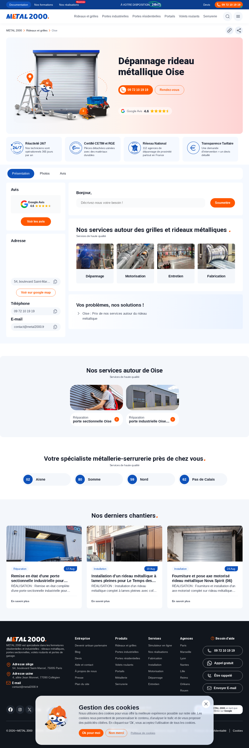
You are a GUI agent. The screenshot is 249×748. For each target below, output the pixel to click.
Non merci (116, 733)
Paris (183, 645)
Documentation (18, 4)
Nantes (184, 664)
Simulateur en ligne (160, 645)
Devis (206, 4)
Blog (77, 651)
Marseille (185, 651)
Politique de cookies (143, 733)
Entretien (153, 684)
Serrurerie (210, 16)
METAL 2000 (14, 30)
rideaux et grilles (36, 30)
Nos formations (43, 4)
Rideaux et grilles (86, 16)
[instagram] (20, 709)
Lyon (183, 658)
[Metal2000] (27, 16)
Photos (45, 173)
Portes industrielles (115, 16)
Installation (154, 664)
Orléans (185, 684)
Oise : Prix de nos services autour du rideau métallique (114, 316)
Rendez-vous (169, 89)
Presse (79, 677)
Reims (184, 677)
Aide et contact (84, 664)
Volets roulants (189, 16)
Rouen (184, 690)
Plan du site (82, 684)
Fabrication (155, 658)
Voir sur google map (36, 292)
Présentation (21, 173)
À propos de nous (86, 671)
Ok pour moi (91, 733)
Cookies (238, 730)
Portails (170, 16)
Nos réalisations (69, 4)
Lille (182, 671)
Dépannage (155, 677)
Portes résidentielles (146, 16)
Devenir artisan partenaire (91, 645)
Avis (63, 173)
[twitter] (29, 709)
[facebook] (10, 709)
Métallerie (121, 677)
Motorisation (155, 671)
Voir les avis (36, 221)
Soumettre (222, 202)
